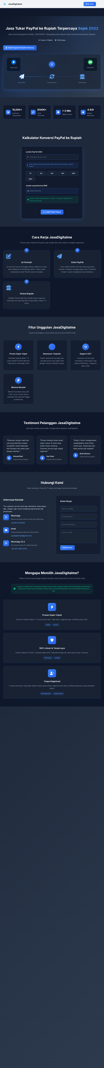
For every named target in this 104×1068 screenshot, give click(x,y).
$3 (30, 173)
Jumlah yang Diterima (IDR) (36, 186)
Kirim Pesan (67, 548)
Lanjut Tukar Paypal (53, 212)
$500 (30, 179)
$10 (41, 173)
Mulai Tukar (90, 4)
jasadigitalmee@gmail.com (21, 536)
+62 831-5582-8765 (19, 549)
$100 (73, 173)
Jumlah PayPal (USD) (34, 152)
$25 (52, 173)
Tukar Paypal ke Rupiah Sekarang (21, 48)
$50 (63, 173)
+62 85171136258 (18, 523)
